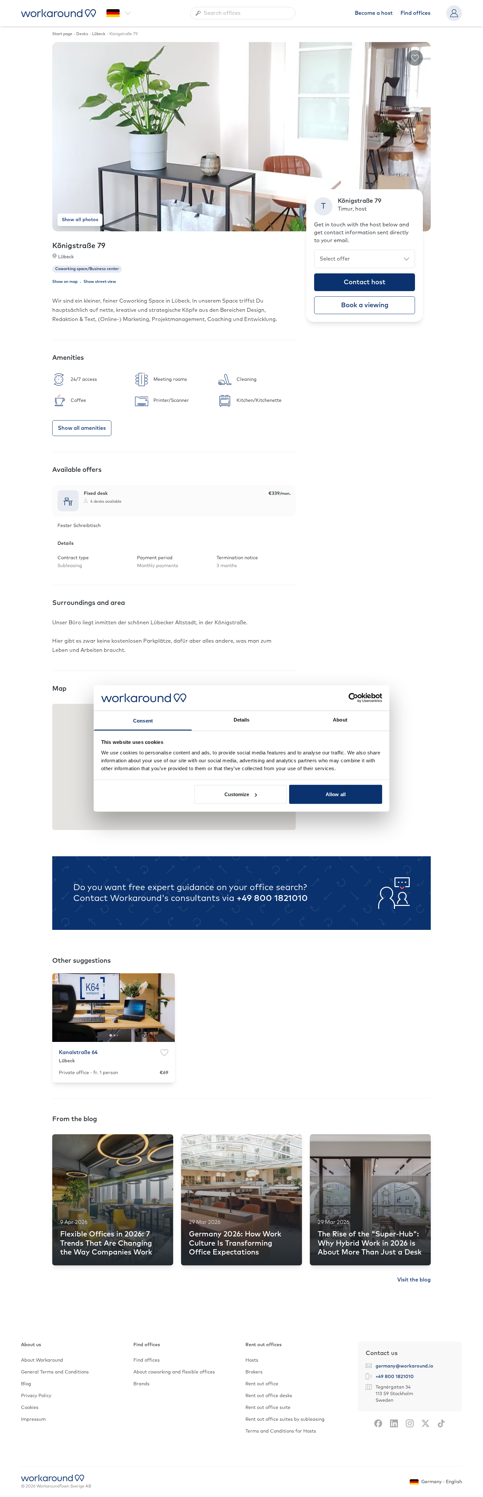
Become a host (374, 13)
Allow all (336, 794)
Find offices (415, 13)
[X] (425, 1423)
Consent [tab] (143, 720)
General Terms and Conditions (55, 1372)
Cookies (29, 1407)
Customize (236, 794)
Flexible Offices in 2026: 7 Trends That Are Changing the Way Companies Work (106, 1243)
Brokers (254, 1372)
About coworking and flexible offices (174, 1372)
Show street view (99, 282)
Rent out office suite (267, 1407)
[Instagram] (410, 1423)
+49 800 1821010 (272, 898)
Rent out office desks (268, 1395)
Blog (26, 1384)
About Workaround (42, 1360)
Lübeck (66, 257)
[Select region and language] (118, 13)
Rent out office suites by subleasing (285, 1419)
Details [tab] (242, 719)
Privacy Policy (36, 1395)
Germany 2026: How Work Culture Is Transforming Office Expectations (235, 1243)
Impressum (33, 1419)
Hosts (251, 1360)
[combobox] (242, 13)
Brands (141, 1384)
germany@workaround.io (404, 1366)
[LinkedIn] (394, 1423)
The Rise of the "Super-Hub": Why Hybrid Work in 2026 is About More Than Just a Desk (370, 1243)
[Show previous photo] (62, 136)
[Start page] (58, 13)
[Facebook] (378, 1423)
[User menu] (454, 13)
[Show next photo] (420, 136)
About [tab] (340, 719)
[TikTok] (441, 1423)
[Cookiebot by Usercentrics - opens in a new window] (353, 698)
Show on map (65, 282)
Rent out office (261, 1384)
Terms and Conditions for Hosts (280, 1431)
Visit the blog (414, 1279)
